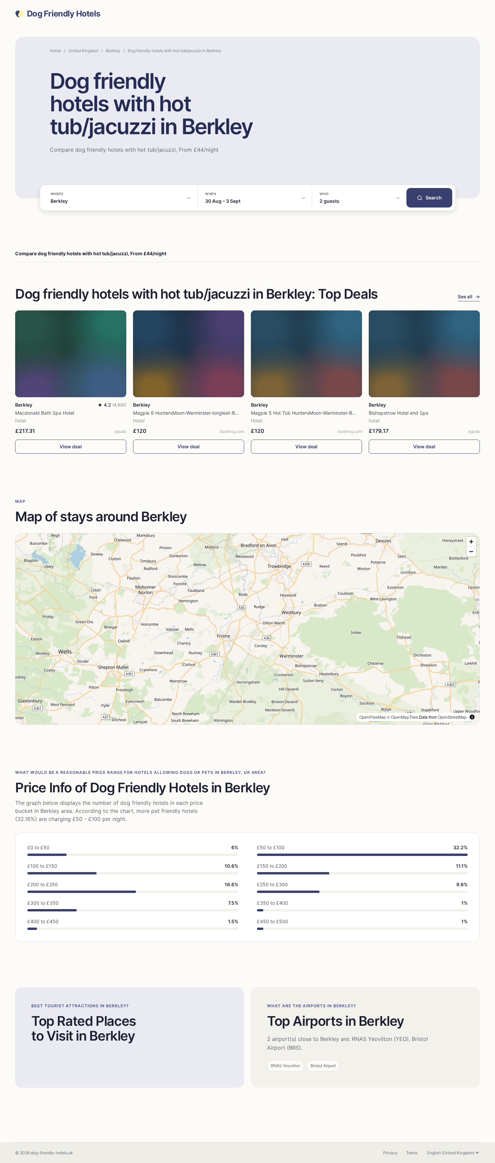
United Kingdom (83, 50)
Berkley (113, 50)
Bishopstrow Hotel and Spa (398, 413)
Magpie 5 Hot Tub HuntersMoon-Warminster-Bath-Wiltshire (315, 413)
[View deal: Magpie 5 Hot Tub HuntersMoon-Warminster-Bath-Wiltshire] (306, 353)
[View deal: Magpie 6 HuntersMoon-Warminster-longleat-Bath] (188, 353)
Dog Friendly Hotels (63, 13)
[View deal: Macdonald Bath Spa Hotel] (70, 353)
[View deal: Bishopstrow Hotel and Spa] (424, 353)
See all (469, 296)
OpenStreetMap (452, 717)
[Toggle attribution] (472, 717)
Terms (412, 1152)
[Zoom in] (471, 542)
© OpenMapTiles (402, 717)
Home (55, 50)
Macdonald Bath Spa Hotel (44, 413)
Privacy (390, 1152)
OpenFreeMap (372, 717)
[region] (247, 628)
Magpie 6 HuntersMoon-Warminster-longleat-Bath (187, 413)
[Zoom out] (471, 551)
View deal (71, 446)
